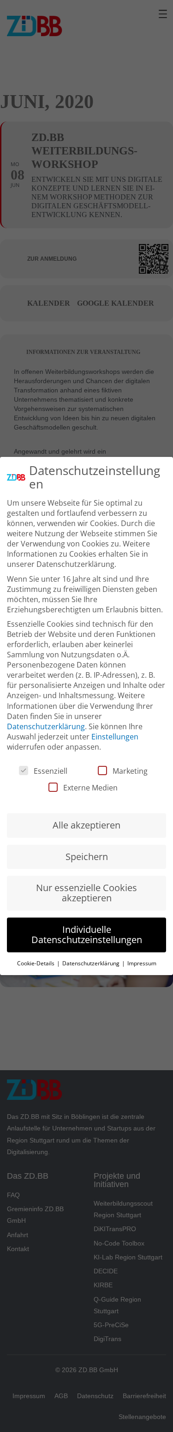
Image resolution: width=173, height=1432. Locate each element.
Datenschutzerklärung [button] (91, 963)
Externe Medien (90, 788)
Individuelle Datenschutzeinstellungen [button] (86, 934)
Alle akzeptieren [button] (86, 825)
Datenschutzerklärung (46, 726)
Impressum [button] (141, 963)
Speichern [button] (87, 856)
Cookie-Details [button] (36, 963)
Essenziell (50, 771)
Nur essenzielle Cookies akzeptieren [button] (86, 892)
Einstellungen (114, 737)
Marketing (130, 771)
